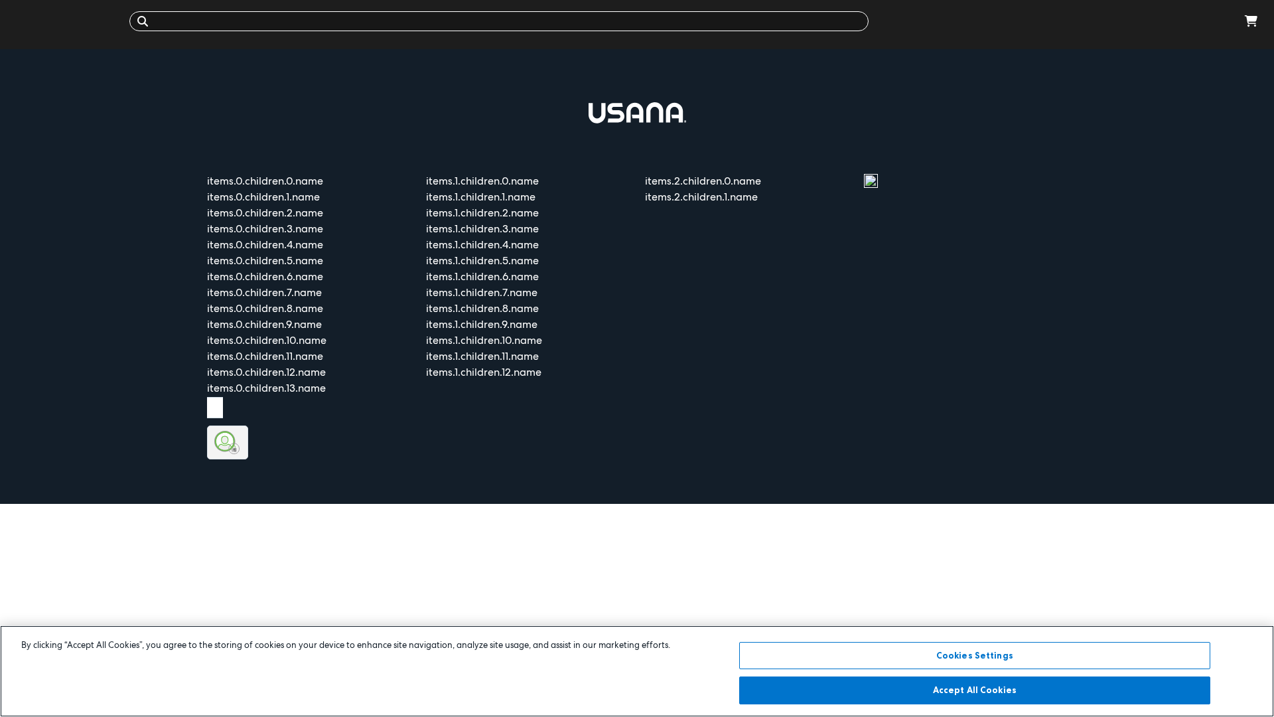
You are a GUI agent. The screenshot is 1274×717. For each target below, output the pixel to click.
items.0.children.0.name (265, 181)
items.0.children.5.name (265, 261)
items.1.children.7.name (481, 292)
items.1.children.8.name (482, 308)
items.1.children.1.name (480, 197)
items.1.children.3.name (482, 229)
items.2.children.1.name (701, 197)
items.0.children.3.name (265, 229)
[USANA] (68, 21)
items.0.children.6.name (265, 276)
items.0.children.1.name (263, 197)
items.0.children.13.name (266, 388)
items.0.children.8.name (265, 308)
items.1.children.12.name (483, 372)
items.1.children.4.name (482, 245)
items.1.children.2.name (482, 213)
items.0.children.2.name (265, 213)
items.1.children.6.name (482, 276)
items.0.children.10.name (266, 340)
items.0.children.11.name (265, 356)
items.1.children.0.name (482, 181)
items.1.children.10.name (484, 340)
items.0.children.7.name (264, 292)
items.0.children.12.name (266, 372)
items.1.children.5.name (482, 261)
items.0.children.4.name (265, 245)
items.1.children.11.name (482, 356)
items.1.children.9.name (481, 324)
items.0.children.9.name (264, 324)
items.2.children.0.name (703, 181)
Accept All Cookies (975, 689)
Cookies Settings (974, 655)
